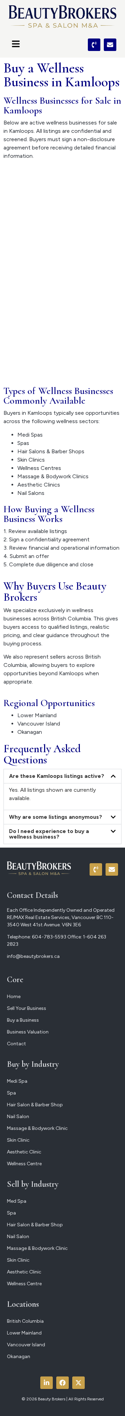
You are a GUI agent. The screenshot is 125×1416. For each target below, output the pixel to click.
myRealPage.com (74, 369)
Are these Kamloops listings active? (56, 776)
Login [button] (69, 196)
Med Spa (16, 1201)
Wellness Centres (39, 468)
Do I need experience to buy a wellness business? (49, 834)
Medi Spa (17, 1081)
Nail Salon (18, 1116)
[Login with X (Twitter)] (38, 201)
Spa (11, 1093)
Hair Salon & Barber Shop (35, 1105)
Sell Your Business (26, 1008)
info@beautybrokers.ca (33, 956)
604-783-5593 (49, 937)
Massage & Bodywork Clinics (53, 476)
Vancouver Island (38, 723)
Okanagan (29, 732)
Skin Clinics (31, 459)
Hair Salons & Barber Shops (50, 451)
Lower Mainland (37, 715)
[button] (34, 44)
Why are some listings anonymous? (55, 817)
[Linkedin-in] (46, 1382)
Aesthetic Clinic (24, 1152)
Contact (16, 1044)
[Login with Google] (23, 201)
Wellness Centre (24, 1164)
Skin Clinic (18, 1140)
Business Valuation (28, 1032)
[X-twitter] (78, 1382)
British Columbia (25, 1321)
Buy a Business (23, 1020)
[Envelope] (110, 44)
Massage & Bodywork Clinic (37, 1128)
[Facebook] (62, 1382)
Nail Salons (30, 493)
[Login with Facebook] (9, 201)
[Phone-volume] (94, 44)
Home (13, 996)
